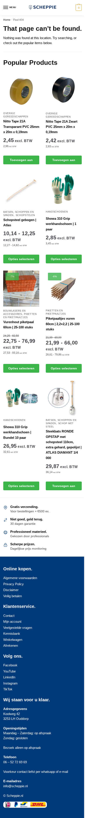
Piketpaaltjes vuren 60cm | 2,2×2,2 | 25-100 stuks (63, 324)
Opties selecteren (21, 259)
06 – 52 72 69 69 (15, 762)
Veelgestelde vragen (17, 627)
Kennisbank (11, 633)
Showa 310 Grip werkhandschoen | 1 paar (61, 224)
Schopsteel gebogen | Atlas (19, 222)
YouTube (9, 671)
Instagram (10, 683)
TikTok (7, 689)
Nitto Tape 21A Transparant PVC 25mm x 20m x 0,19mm (21, 126)
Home (6, 19)
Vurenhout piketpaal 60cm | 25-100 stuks (18, 324)
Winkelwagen (12, 639)
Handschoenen (57, 211)
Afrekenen (10, 645)
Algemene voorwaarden (20, 578)
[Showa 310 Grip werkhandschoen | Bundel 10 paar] (21, 398)
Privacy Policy (13, 584)
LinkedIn (9, 677)
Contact (8, 615)
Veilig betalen (12, 596)
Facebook (10, 665)
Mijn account (12, 621)
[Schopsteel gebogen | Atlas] (21, 190)
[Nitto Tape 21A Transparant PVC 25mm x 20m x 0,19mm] (21, 91)
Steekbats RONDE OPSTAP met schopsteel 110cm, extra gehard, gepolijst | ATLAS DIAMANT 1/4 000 (64, 444)
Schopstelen (25, 215)
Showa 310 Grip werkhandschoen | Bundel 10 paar (17, 432)
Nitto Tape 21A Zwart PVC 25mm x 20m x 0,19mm (61, 127)
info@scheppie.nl (15, 786)
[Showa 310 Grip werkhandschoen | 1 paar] (64, 190)
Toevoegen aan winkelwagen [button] (21, 161)
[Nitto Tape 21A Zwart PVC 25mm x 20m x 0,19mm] (64, 91)
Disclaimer (11, 590)
